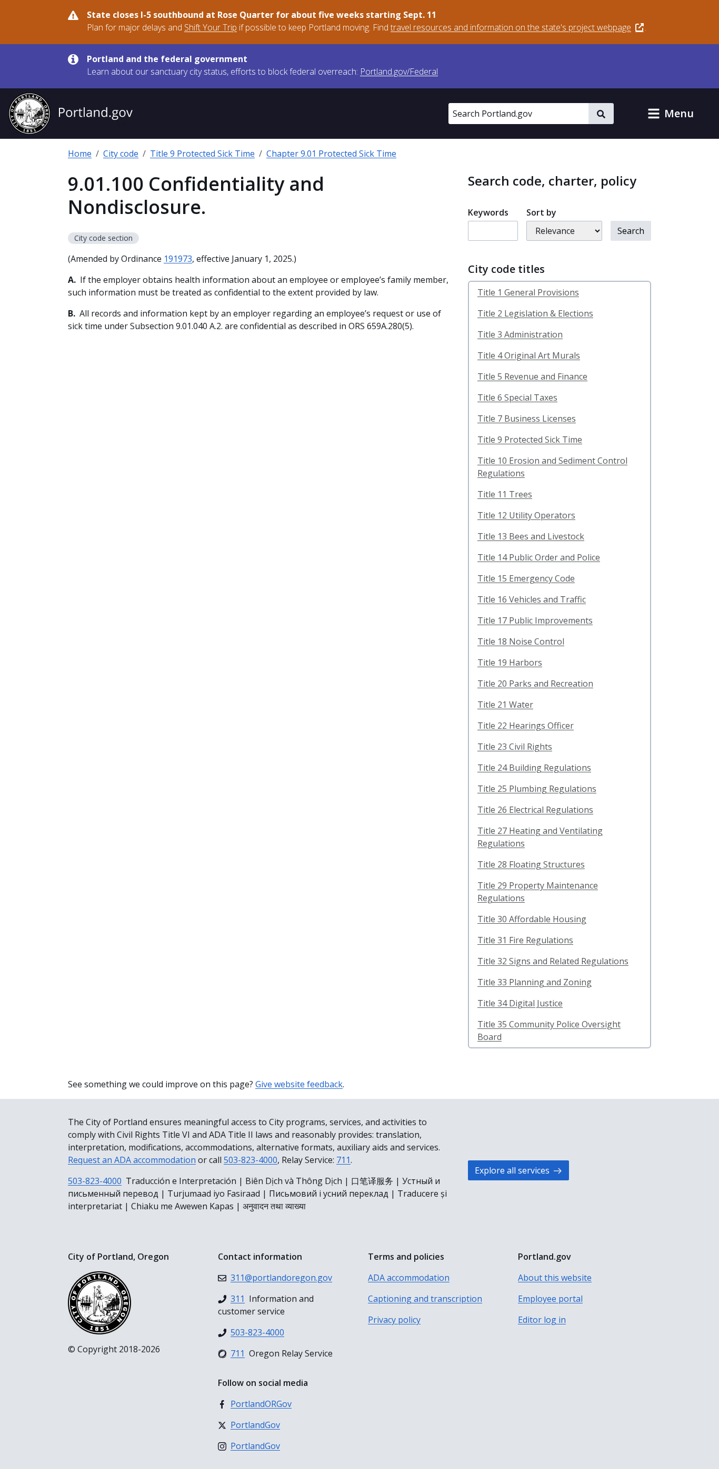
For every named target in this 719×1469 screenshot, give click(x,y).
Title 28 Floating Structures (531, 864)
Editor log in (542, 1319)
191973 (178, 258)
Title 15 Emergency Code (526, 578)
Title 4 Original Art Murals (528, 355)
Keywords (488, 212)
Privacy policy (394, 1319)
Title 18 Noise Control (520, 641)
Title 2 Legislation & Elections (535, 313)
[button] (671, 113)
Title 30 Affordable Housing (531, 919)
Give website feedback (299, 1084)
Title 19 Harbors (509, 662)
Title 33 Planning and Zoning (534, 982)
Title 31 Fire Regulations (525, 940)
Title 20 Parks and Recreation (535, 683)
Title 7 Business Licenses (526, 418)
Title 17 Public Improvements (535, 620)
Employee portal (550, 1298)
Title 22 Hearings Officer (525, 725)
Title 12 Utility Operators (526, 515)
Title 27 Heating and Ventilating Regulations (540, 837)
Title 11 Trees (504, 494)
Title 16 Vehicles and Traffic (531, 599)
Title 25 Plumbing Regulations (536, 788)
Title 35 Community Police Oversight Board (549, 1030)
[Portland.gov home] (70, 114)
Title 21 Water (505, 704)
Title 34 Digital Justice (520, 1003)
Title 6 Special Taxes (517, 397)
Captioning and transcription (425, 1298)
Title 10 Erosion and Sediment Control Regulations (552, 467)
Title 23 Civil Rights (514, 746)
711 (343, 1160)
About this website (555, 1277)
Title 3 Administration (520, 334)
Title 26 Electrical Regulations (535, 809)
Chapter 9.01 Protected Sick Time (331, 153)
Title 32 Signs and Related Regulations (552, 961)
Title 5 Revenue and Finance (532, 376)
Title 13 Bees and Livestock (530, 536)
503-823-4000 (250, 1160)
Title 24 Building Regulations (534, 767)
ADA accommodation (409, 1277)
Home (80, 153)
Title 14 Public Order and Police (538, 557)
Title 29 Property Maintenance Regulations (537, 892)
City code (120, 153)
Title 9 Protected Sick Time (202, 153)
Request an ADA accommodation (132, 1160)
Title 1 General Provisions (528, 292)
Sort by (541, 212)
